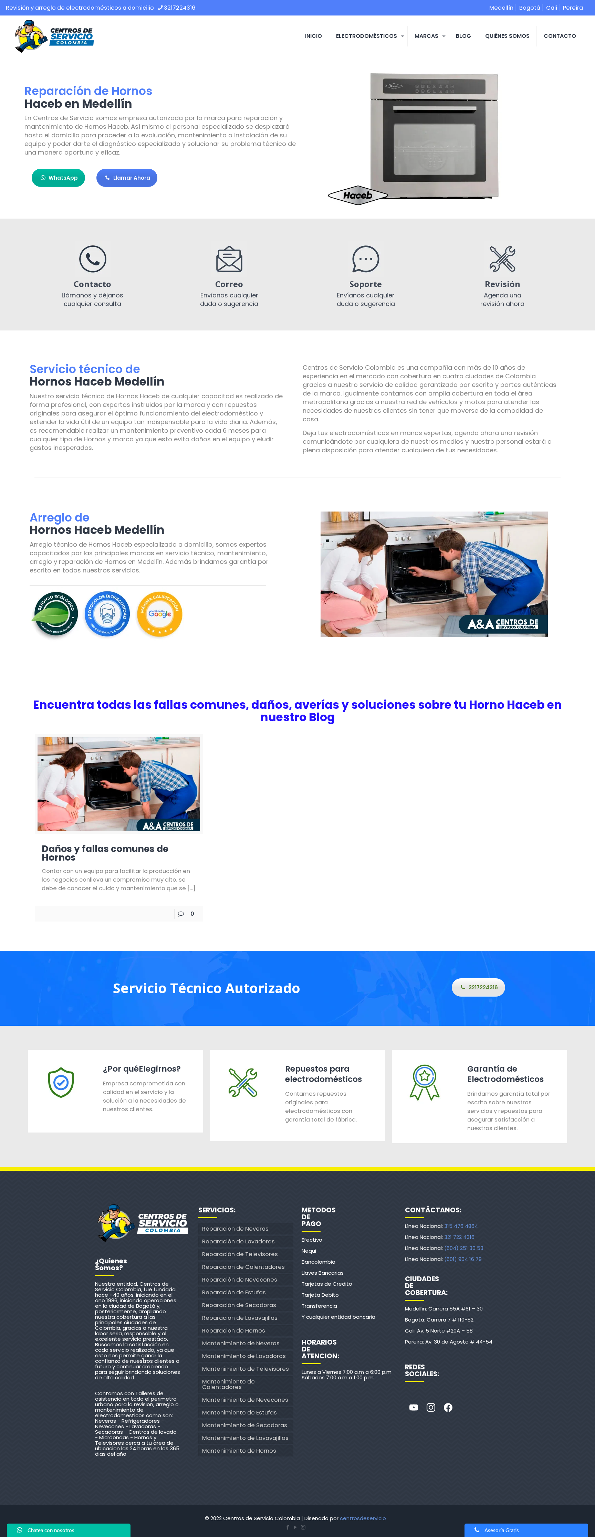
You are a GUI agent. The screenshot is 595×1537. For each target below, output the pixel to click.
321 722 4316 (459, 1237)
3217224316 (180, 8)
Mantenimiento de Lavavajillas (245, 1438)
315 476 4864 (461, 1226)
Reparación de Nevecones (239, 1280)
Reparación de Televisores (240, 1254)
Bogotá (529, 8)
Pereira (573, 8)
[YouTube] (295, 1527)
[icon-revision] (502, 259)
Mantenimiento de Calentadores (228, 1384)
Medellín (501, 8)
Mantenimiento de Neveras (241, 1343)
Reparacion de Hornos (233, 1331)
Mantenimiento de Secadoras (244, 1425)
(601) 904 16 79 (463, 1259)
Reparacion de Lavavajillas (240, 1318)
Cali (551, 8)
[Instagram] (430, 1408)
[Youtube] (413, 1408)
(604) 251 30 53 (463, 1248)
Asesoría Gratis (501, 1530)
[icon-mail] (229, 259)
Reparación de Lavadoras (238, 1241)
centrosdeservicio (363, 1518)
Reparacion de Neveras (235, 1229)
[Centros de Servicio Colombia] (54, 36)
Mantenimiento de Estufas (239, 1413)
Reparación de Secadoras (239, 1305)
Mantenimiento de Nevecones (245, 1400)
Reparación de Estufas (234, 1292)
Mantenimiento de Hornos (239, 1451)
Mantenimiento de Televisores (245, 1369)
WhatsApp (63, 177)
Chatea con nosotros (51, 1530)
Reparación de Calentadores (243, 1267)
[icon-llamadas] (93, 259)
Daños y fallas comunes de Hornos (105, 853)
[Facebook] (448, 1408)
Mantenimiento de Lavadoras (244, 1356)
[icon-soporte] (366, 259)
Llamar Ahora (131, 177)
